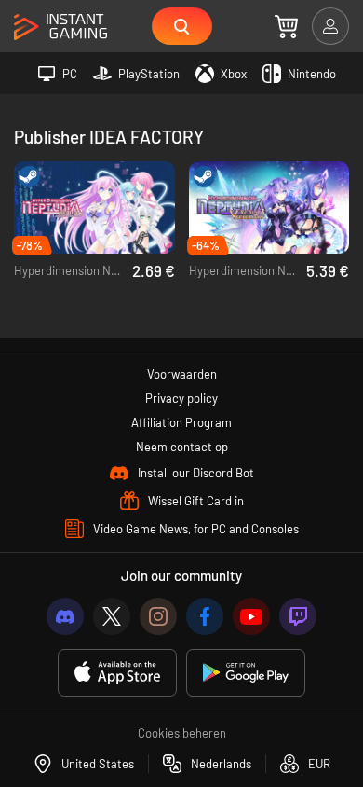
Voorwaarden (182, 373)
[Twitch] (297, 616)
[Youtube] (251, 616)
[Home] (60, 27)
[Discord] (65, 616)
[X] (111, 616)
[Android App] (245, 673)
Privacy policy (181, 398)
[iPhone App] (117, 673)
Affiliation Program (181, 422)
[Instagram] (158, 616)
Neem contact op (182, 446)
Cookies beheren (182, 732)
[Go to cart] (286, 26)
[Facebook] (204, 616)
